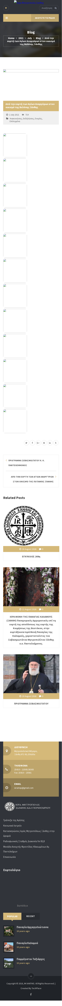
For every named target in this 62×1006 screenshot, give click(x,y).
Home (11, 38)
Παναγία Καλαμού (27, 943)
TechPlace (36, 988)
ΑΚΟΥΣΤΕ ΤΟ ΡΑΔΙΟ (45, 17)
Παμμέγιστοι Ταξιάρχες (31, 959)
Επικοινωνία (9, 856)
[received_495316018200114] (31, 421)
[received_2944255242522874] (31, 346)
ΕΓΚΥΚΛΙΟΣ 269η (31, 556)
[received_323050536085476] (31, 371)
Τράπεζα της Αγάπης (14, 820)
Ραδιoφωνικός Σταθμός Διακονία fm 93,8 (24, 841)
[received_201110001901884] (31, 296)
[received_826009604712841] (31, 246)
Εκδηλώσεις (28, 118)
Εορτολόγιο (22, 905)
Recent (30, 916)
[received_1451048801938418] (31, 321)
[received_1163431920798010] (31, 170)
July (29, 38)
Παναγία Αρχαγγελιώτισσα (32, 927)
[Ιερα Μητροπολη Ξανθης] (29, 2)
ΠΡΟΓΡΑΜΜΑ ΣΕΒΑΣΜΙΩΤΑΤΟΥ (31, 703)
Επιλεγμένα (15, 121)
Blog (38, 38)
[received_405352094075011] (31, 221)
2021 (20, 38)
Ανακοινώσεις (16, 118)
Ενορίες (38, 118)
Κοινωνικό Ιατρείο (12, 825)
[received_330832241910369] (31, 195)
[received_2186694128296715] (31, 271)
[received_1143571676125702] (31, 396)
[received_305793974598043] (31, 145)
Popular (12, 916)
